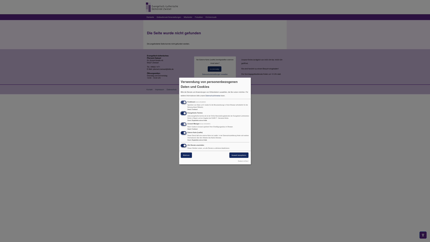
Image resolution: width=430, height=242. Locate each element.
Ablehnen (186, 155)
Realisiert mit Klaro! (243, 161)
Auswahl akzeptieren (239, 155)
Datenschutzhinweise (212, 95)
